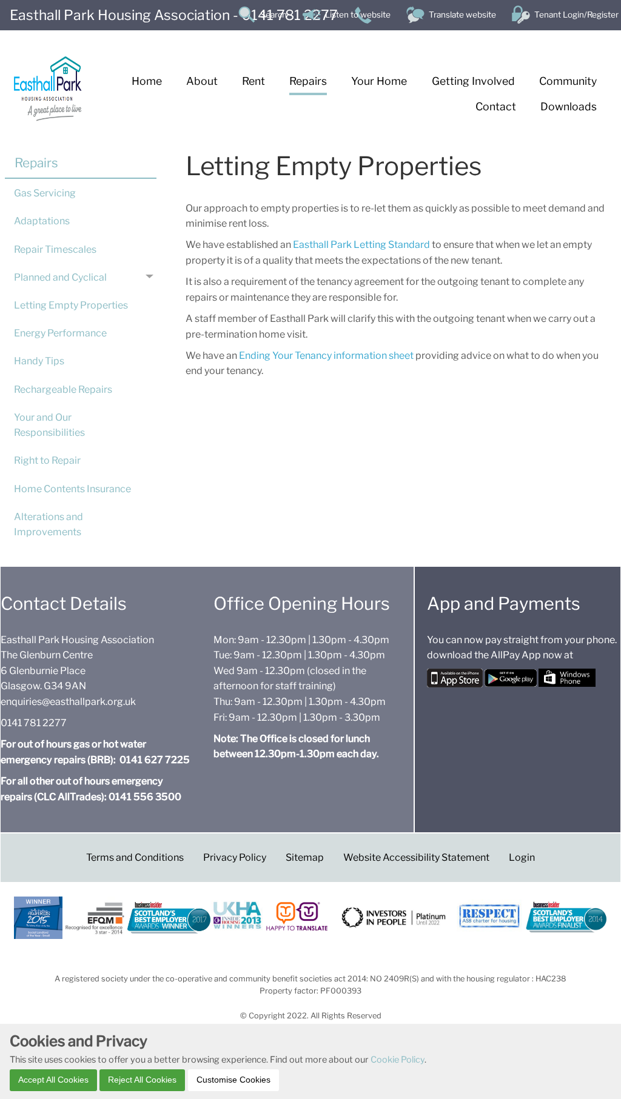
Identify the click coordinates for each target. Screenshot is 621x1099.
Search (273, 14)
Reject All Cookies (142, 1079)
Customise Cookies (233, 1079)
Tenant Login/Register (576, 14)
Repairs (36, 162)
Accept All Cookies (53, 1079)
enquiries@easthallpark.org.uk (68, 701)
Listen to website (358, 14)
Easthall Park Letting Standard (361, 244)
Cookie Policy (398, 1059)
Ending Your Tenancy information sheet (327, 355)
